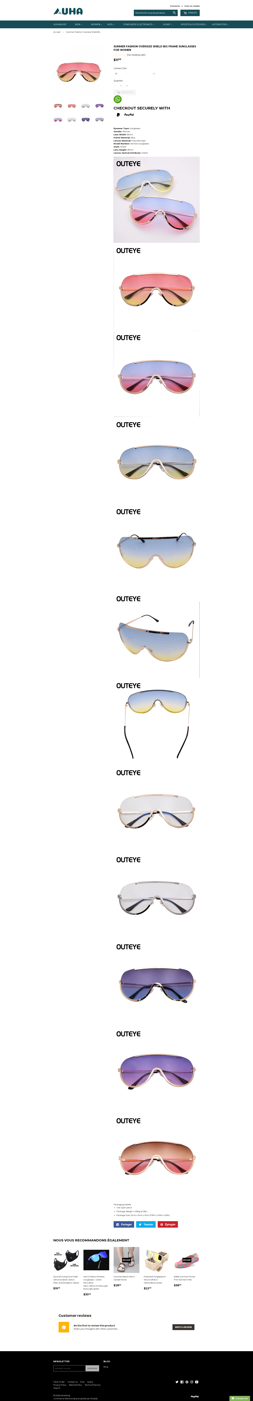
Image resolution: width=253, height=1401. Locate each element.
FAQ (82, 1382)
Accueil (56, 32)
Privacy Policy (59, 1385)
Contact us (72, 1382)
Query (90, 1382)
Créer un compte (192, 6)
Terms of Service (92, 1385)
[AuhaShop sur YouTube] (196, 1382)
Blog (106, 1367)
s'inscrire (92, 1368)
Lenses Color (120, 68)
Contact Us (241, 1398)
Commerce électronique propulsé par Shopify (75, 1398)
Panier (192, 12)
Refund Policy (75, 1385)
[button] (130, 55)
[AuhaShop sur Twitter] (177, 1382)
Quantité (118, 80)
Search (56, 1388)
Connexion (175, 6)
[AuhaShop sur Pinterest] (186, 1382)
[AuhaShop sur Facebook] (181, 1382)
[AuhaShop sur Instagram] (191, 1382)
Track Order (59, 1382)
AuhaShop (65, 1395)
